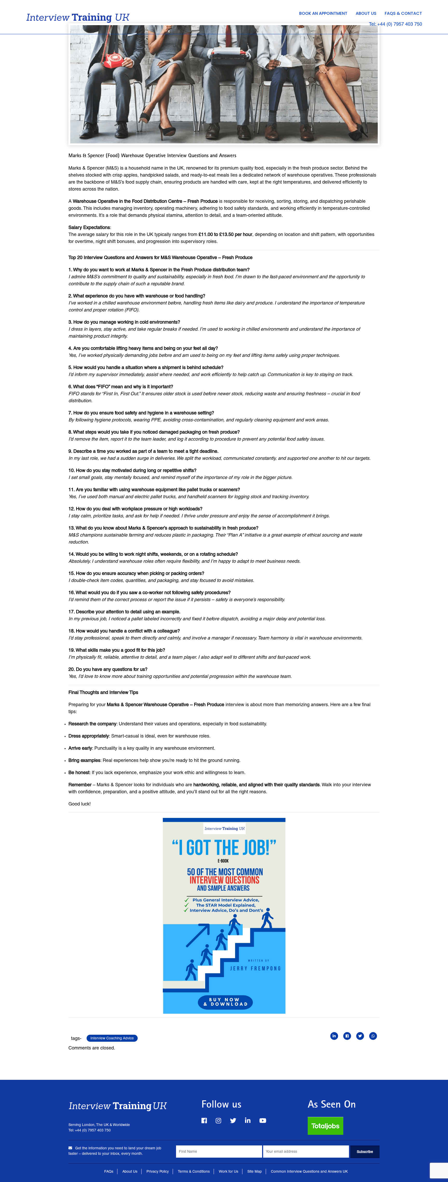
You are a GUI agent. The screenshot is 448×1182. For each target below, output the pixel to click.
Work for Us (228, 1171)
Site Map (254, 1171)
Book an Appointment (323, 13)
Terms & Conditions (194, 1171)
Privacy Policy (157, 1171)
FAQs (108, 1171)
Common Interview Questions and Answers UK (309, 1171)
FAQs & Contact (403, 13)
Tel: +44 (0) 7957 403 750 (395, 24)
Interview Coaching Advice (112, 1038)
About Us (366, 13)
